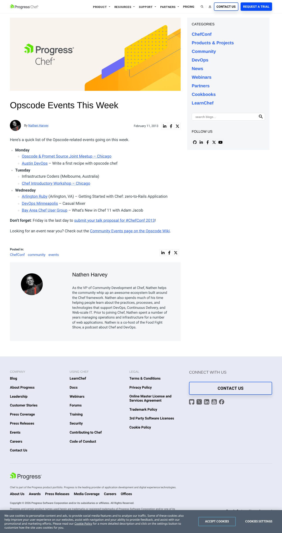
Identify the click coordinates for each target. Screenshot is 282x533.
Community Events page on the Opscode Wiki (130, 231)
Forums (76, 405)
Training (76, 414)
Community (204, 51)
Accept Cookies (217, 521)
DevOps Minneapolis (40, 203)
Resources (122, 7)
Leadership (19, 396)
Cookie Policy (140, 427)
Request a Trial (256, 7)
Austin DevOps (35, 163)
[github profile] (194, 142)
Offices (126, 494)
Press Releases (22, 423)
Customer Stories (23, 405)
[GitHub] (192, 402)
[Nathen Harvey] (43, 283)
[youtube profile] (220, 142)
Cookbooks (204, 94)
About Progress (22, 387)
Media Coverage (87, 494)
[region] (141, 521)
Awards (35, 494)
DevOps (200, 60)
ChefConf (202, 34)
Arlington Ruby (35, 196)
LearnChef (202, 103)
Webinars (202, 77)
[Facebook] (221, 402)
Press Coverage (22, 414)
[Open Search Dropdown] (202, 6)
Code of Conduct (83, 441)
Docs (74, 387)
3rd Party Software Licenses (151, 418)
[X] (200, 402)
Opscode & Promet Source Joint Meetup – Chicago (66, 156)
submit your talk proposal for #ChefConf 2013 (114, 220)
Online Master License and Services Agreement (150, 398)
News (197, 68)
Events (15, 432)
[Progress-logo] (26, 476)
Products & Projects (213, 43)
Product (100, 7)
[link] (164, 126)
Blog (13, 378)
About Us (17, 494)
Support (146, 7)
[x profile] (214, 142)
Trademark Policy (143, 409)
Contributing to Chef (86, 432)
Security (76, 423)
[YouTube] (215, 402)
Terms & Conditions (145, 378)
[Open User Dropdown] (210, 6)
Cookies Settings (258, 521)
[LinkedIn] (207, 402)
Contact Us (226, 7)
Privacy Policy (140, 387)
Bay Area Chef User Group (44, 210)
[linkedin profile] (201, 142)
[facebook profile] (207, 142)
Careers (16, 441)
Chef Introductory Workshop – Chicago (56, 183)
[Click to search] (260, 116)
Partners (168, 7)
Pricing (188, 7)
